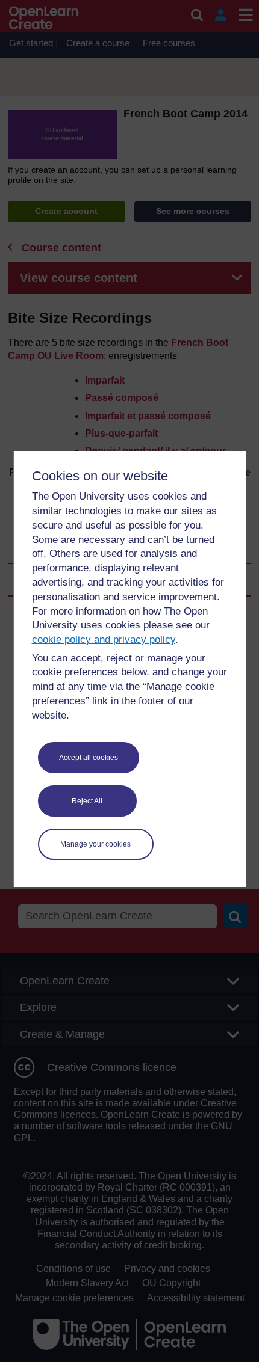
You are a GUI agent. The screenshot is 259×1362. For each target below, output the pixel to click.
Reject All (87, 801)
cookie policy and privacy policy (103, 639)
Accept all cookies (88, 757)
